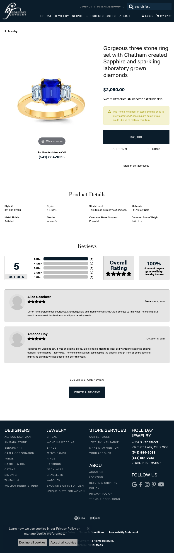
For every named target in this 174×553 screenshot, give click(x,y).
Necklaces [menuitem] (55, 469)
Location (96, 477)
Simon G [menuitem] (11, 474)
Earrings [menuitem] (54, 464)
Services (80, 16)
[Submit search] (130, 6)
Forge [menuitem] (9, 458)
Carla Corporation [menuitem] (19, 453)
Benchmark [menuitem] (13, 447)
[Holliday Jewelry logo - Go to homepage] (21, 11)
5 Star (38, 259)
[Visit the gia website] (79, 518)
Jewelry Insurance (104, 442)
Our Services (99, 436)
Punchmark (95, 545)
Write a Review (87, 392)
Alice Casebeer (39, 296)
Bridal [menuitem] (52, 436)
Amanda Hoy (37, 333)
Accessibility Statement (123, 532)
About (124, 16)
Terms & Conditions (104, 499)
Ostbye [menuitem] (10, 469)
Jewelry (62, 16)
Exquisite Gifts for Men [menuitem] (65, 485)
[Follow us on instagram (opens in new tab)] (147, 484)
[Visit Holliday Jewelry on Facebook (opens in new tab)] (141, 484)
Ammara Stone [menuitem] (16, 442)
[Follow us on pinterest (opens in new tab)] (154, 484)
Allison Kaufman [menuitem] (18, 436)
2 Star (38, 272)
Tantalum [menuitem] (12, 480)
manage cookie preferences (44, 533)
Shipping (120, 149)
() (91, 259)
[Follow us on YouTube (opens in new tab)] (161, 484)
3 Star (38, 268)
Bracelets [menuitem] (55, 474)
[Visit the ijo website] (95, 518)
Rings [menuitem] (51, 458)
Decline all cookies (32, 542)
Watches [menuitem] (53, 480)
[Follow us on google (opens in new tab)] (134, 484)
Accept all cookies (63, 542)
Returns (153, 149)
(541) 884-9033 (52, 156)
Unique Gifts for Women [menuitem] (66, 491)
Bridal (46, 16)
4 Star (38, 263)
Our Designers (103, 16)
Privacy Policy (100, 493)
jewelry (12, 31)
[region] (52, 99)
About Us (96, 472)
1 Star (38, 277)
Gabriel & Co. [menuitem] (15, 464)
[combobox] (152, 6)
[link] (86, 6)
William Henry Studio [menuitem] (21, 485)
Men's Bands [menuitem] (56, 453)
